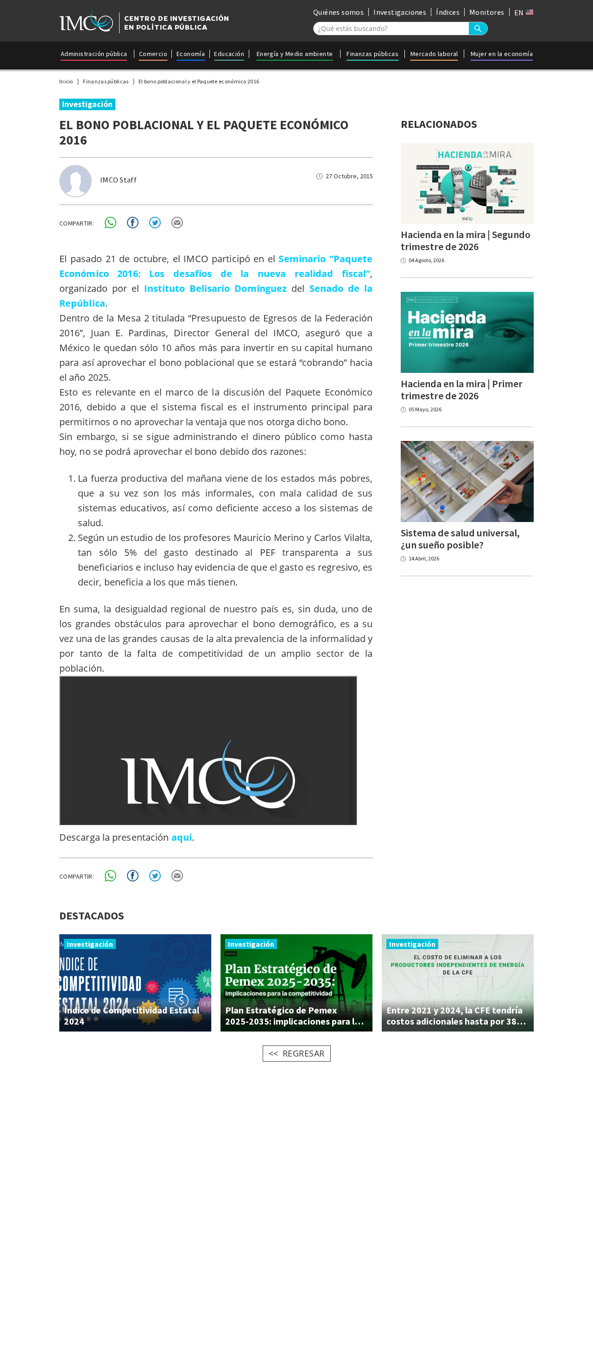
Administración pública (94, 54)
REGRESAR (304, 1053)
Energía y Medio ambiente (295, 54)
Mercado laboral (434, 54)
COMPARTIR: (76, 223)
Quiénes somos (338, 12)
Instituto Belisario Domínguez (215, 288)
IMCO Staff (118, 179)
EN (519, 12)
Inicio (66, 81)
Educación (229, 54)
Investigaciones (399, 12)
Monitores (487, 12)
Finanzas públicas (372, 54)
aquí (181, 837)
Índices (448, 12)
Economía (191, 54)
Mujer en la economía (502, 54)
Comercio (153, 54)
